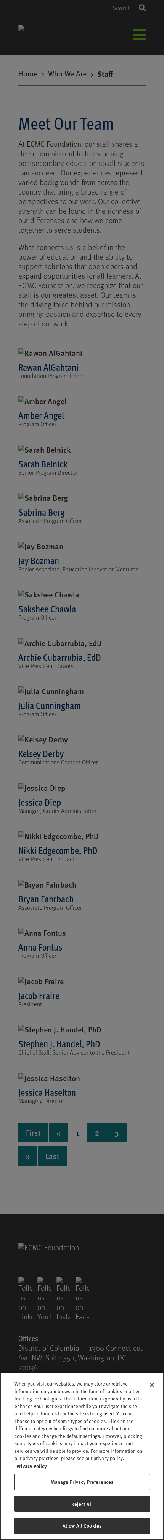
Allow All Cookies (82, 1525)
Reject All (82, 1504)
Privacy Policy (31, 1466)
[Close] (151, 1384)
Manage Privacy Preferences (82, 1481)
